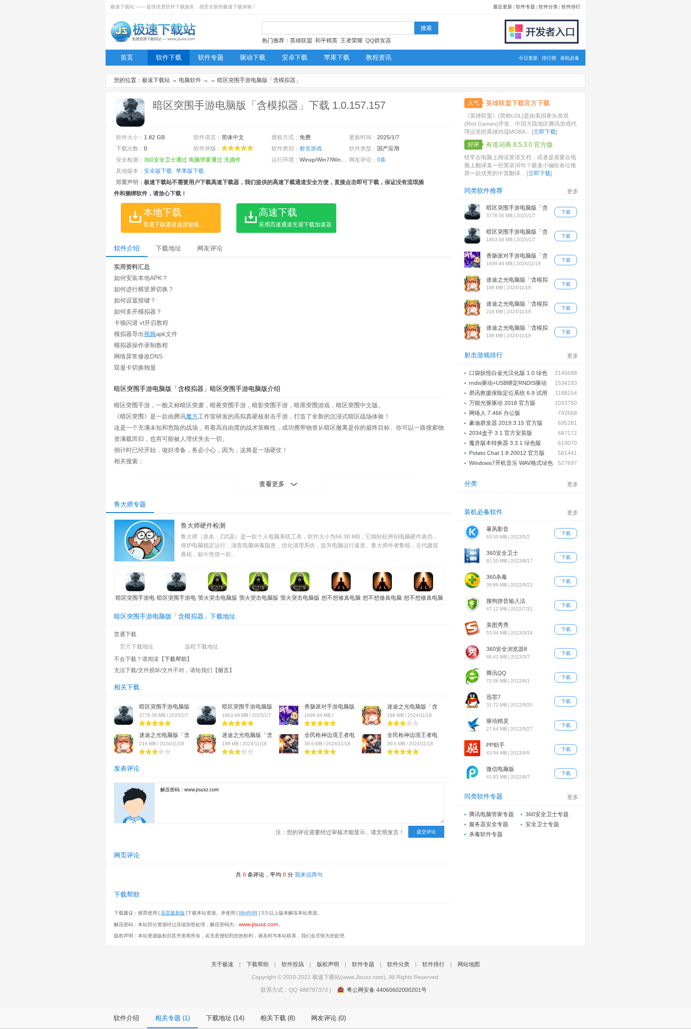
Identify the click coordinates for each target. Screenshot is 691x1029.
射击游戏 (311, 148)
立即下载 (544, 131)
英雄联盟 (301, 40)
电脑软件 (190, 80)
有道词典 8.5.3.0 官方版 (519, 144)
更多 (572, 191)
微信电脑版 (500, 769)
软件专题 (525, 7)
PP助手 (495, 745)
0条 (381, 159)
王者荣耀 (351, 40)
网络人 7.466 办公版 (494, 413)
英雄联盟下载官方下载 (518, 103)
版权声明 (328, 964)
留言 (223, 670)
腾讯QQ (496, 673)
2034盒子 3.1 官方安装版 (500, 433)
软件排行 (571, 7)
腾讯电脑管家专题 (491, 814)
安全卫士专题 (542, 824)
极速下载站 (156, 80)
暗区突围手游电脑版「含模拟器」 (259, 80)
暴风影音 (497, 529)
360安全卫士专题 (547, 814)
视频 (150, 333)
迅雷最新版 (173, 913)
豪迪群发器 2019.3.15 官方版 (506, 423)
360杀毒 (496, 577)
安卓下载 (295, 57)
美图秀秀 (497, 625)
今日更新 (528, 58)
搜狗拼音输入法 (505, 601)
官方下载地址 (137, 646)
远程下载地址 (201, 646)
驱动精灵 (497, 721)
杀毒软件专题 (486, 834)
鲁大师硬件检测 (203, 525)
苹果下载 (336, 57)
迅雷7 (493, 697)
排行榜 (549, 58)
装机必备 (569, 58)
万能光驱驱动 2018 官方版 (502, 403)
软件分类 (548, 7)
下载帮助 (175, 659)
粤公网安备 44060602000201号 (387, 990)
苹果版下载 (190, 171)
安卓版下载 (158, 171)
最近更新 (502, 7)
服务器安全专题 (488, 824)
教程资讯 (378, 57)
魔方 (192, 416)
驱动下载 (253, 57)
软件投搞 (293, 964)
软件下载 (169, 57)
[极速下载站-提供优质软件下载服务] (153, 42)
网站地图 (468, 964)
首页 (126, 57)
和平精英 (326, 40)
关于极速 (222, 964)
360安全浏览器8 (506, 649)
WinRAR (248, 913)
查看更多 (272, 483)
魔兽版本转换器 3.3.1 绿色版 (505, 443)
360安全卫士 (502, 553)
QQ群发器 (378, 40)
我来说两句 (309, 874)
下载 (566, 212)
